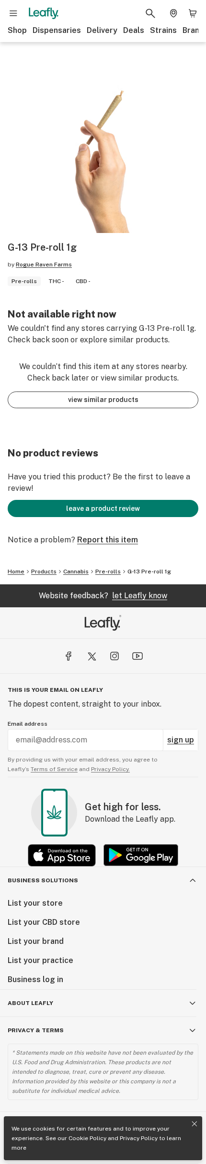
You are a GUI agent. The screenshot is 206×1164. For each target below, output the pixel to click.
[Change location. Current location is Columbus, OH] (173, 13)
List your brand (36, 941)
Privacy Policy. (110, 769)
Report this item (107, 539)
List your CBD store (44, 922)
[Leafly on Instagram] (114, 656)
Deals (133, 30)
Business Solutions (43, 880)
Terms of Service (54, 769)
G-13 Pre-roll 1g (149, 571)
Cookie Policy (87, 1138)
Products (44, 571)
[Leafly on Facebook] (68, 656)
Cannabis (76, 571)
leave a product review (103, 508)
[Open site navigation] (13, 13)
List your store (35, 903)
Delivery (102, 30)
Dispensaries (57, 30)
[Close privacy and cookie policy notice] (194, 1124)
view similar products (103, 399)
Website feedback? (103, 595)
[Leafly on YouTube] (137, 656)
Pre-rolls (108, 571)
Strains (163, 30)
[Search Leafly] (150, 13)
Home (16, 571)
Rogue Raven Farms (44, 264)
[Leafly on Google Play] (140, 855)
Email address (27, 723)
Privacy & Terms (36, 1030)
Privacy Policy (139, 1138)
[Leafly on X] (91, 656)
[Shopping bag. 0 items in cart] (192, 13)
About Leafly (30, 1003)
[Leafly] (43, 13)
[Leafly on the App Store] (62, 855)
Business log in (35, 979)
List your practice (40, 960)
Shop (17, 30)
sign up (180, 739)
